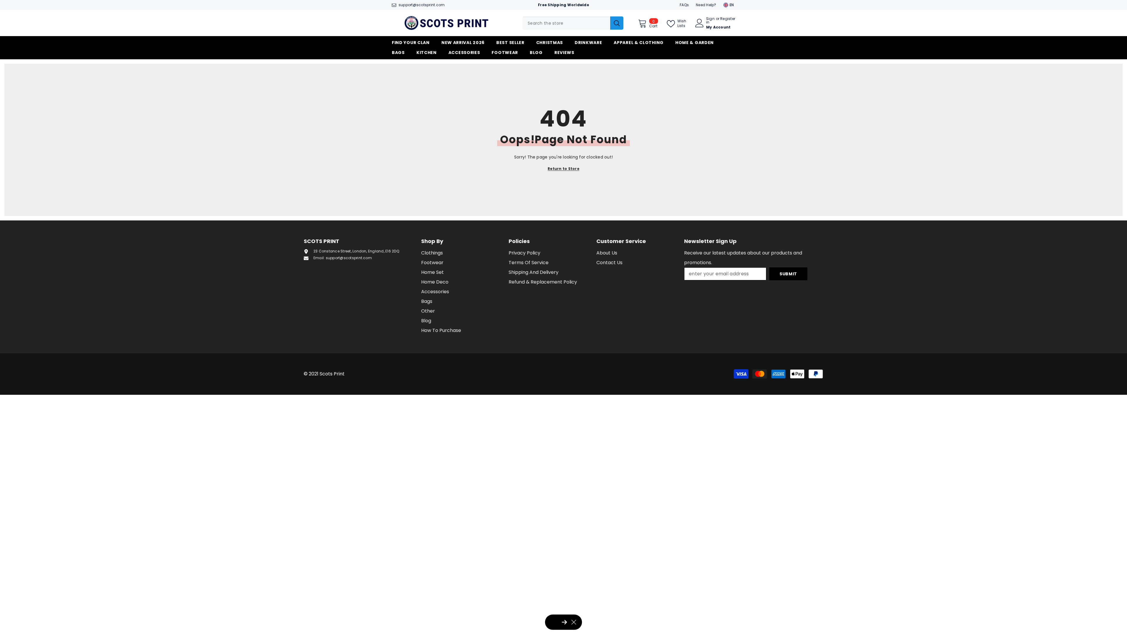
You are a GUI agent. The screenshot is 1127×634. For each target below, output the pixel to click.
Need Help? (706, 4)
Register (727, 19)
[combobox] (566, 23)
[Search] (572, 23)
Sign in (710, 20)
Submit (788, 274)
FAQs (684, 4)
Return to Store (563, 168)
